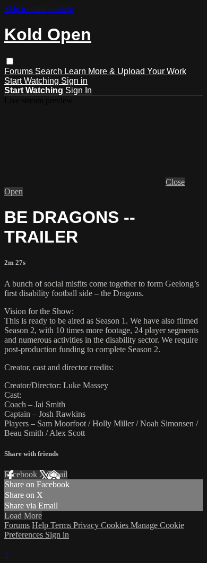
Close (175, 181)
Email (57, 474)
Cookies (116, 525)
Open (13, 191)
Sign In (78, 90)
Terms (61, 525)
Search (49, 71)
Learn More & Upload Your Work (125, 71)
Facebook (21, 474)
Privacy (87, 525)
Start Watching (32, 80)
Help (41, 525)
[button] (9, 61)
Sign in (74, 80)
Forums (19, 71)
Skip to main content (38, 8)
